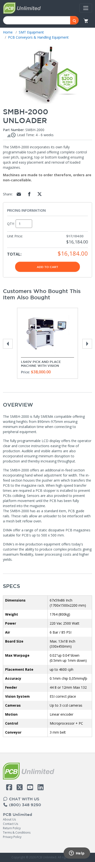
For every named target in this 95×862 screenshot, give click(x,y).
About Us (9, 819)
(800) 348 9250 (24, 805)
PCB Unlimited (17, 814)
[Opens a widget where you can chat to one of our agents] (76, 853)
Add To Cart (47, 266)
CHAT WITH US (23, 799)
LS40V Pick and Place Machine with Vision (41, 364)
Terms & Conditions (16, 832)
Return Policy (12, 828)
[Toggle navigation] (85, 8)
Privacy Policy (12, 837)
